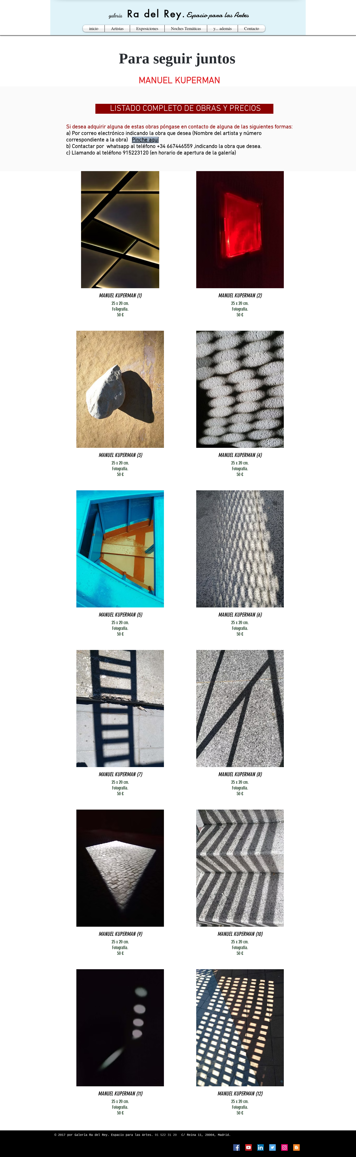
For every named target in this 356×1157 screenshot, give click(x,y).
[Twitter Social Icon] (272, 1147)
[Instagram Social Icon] (284, 1147)
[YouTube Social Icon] (248, 1147)
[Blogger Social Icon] (296, 1147)
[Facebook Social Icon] (236, 1147)
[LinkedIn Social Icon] (260, 1147)
